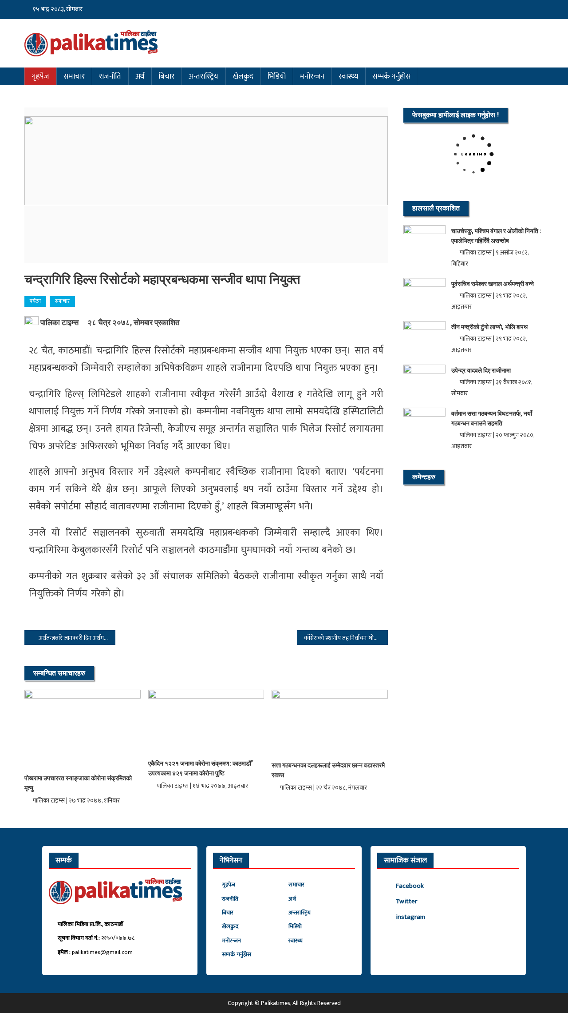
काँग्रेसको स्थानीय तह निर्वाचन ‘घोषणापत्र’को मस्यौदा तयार (346, 638)
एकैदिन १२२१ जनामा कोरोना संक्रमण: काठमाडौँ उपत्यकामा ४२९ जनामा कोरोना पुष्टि (199, 768)
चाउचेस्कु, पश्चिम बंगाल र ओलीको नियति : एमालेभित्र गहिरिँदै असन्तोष (496, 235)
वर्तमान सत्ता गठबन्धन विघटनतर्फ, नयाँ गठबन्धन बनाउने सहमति (491, 418)
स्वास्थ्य (348, 76)
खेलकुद (243, 76)
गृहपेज (40, 76)
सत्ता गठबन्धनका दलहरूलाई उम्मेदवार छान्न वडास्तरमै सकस (328, 770)
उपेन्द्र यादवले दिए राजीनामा (481, 370)
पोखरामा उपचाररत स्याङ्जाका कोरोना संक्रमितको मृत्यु (78, 783)
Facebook (410, 885)
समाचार (74, 76)
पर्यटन (35, 301)
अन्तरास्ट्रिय (203, 76)
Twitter (406, 901)
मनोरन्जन (312, 76)
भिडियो (277, 76)
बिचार (166, 76)
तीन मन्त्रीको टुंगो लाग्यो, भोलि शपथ (489, 326)
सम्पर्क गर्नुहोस (391, 76)
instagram (410, 916)
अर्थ (139, 76)
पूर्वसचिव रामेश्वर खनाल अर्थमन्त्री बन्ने (492, 283)
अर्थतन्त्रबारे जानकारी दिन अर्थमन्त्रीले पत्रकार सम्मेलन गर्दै (77, 638)
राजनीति (110, 76)
